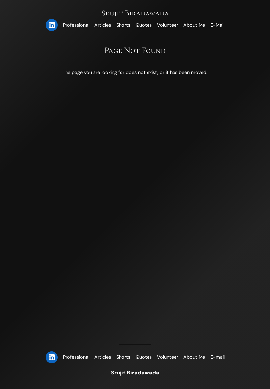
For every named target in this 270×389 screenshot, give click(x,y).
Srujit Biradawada (135, 13)
